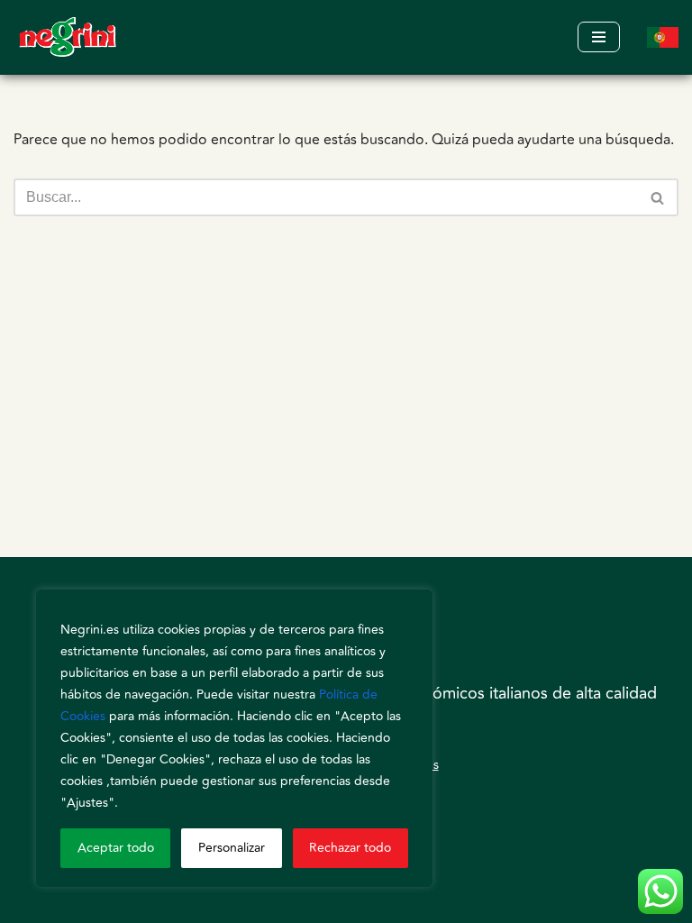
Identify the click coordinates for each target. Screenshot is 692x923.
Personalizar (231, 847)
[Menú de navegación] (599, 37)
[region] (234, 738)
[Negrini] (68, 37)
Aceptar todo (115, 847)
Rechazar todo (350, 847)
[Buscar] (658, 197)
